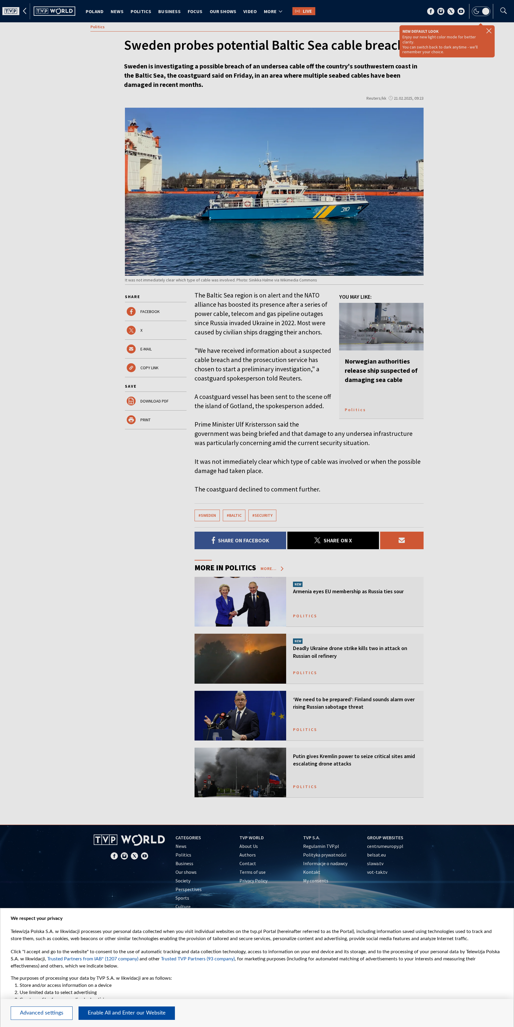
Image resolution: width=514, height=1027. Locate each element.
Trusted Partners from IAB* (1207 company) (92, 958)
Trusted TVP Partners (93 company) (198, 958)
